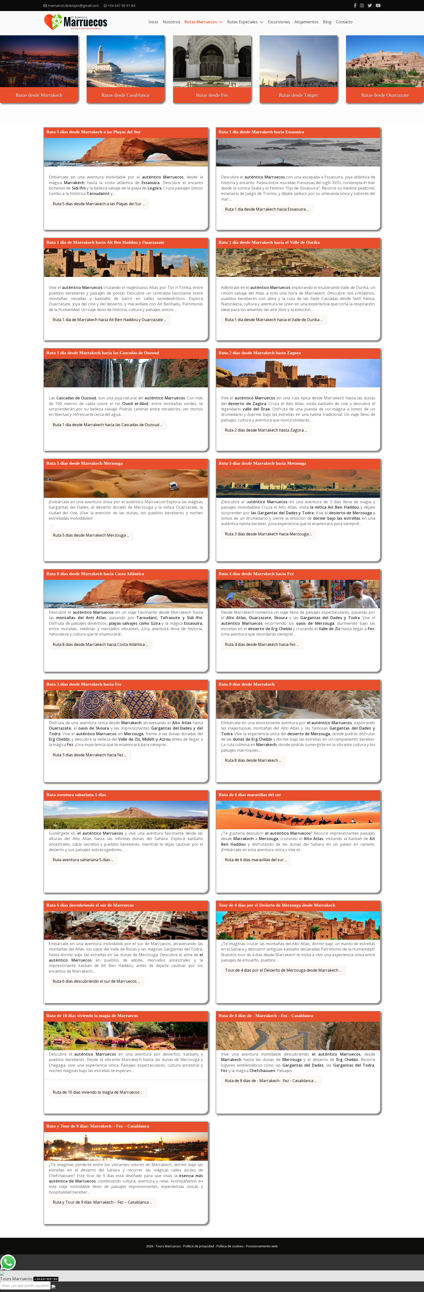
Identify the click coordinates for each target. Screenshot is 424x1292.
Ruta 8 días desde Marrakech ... (253, 760)
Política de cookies (230, 1246)
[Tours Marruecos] (75, 22)
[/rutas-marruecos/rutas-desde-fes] (212, 61)
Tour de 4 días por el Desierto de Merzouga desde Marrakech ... (283, 970)
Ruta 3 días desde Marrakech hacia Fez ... (90, 755)
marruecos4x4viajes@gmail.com (73, 5)
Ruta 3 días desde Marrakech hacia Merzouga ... (268, 534)
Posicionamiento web (262, 1246)
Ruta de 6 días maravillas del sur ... (256, 859)
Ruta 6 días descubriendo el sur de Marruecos (90, 905)
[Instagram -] (362, 5)
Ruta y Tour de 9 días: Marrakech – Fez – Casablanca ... (102, 1202)
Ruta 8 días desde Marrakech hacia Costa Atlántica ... (100, 644)
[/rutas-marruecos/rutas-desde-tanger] (299, 61)
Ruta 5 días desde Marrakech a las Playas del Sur (93, 131)
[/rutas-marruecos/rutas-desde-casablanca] (126, 61)
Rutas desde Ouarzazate (385, 95)
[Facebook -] (355, 5)
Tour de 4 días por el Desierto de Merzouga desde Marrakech (277, 905)
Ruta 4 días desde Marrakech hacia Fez (256, 573)
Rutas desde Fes (212, 95)
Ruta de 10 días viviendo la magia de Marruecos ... (98, 1092)
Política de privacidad (198, 1246)
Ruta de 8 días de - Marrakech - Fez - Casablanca (266, 1015)
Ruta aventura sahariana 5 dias (76, 794)
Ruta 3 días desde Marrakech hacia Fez (83, 684)
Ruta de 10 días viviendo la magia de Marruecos (92, 1015)
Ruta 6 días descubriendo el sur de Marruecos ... (96, 981)
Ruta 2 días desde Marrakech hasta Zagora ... (266, 430)
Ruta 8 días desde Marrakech (247, 684)
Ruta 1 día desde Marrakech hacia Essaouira (261, 131)
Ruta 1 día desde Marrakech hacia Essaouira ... (267, 209)
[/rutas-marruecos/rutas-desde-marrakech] (39, 61)
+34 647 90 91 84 (122, 5)
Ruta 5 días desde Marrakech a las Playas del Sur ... (99, 203)
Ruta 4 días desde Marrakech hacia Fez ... (262, 644)
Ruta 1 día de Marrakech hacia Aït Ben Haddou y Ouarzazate (105, 242)
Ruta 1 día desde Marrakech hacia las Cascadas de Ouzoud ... (107, 424)
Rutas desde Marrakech (39, 95)
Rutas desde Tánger (298, 95)
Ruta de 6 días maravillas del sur (250, 794)
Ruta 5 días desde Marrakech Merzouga (84, 463)
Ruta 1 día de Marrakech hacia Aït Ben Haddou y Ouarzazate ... (109, 319)
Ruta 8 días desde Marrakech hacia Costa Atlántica (95, 573)
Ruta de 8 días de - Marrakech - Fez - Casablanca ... (271, 1080)
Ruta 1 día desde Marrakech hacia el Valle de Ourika (269, 242)
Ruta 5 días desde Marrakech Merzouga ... (91, 535)
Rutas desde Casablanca (125, 95)
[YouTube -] (378, 5)
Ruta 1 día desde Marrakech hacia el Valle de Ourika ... (274, 319)
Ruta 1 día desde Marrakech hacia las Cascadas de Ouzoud (102, 352)
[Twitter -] (370, 5)
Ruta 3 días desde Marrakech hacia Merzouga (262, 463)
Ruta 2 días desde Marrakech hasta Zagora (260, 352)
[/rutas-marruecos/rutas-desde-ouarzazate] (385, 61)
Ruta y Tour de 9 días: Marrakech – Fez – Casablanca (97, 1126)
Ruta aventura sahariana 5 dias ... (83, 859)
